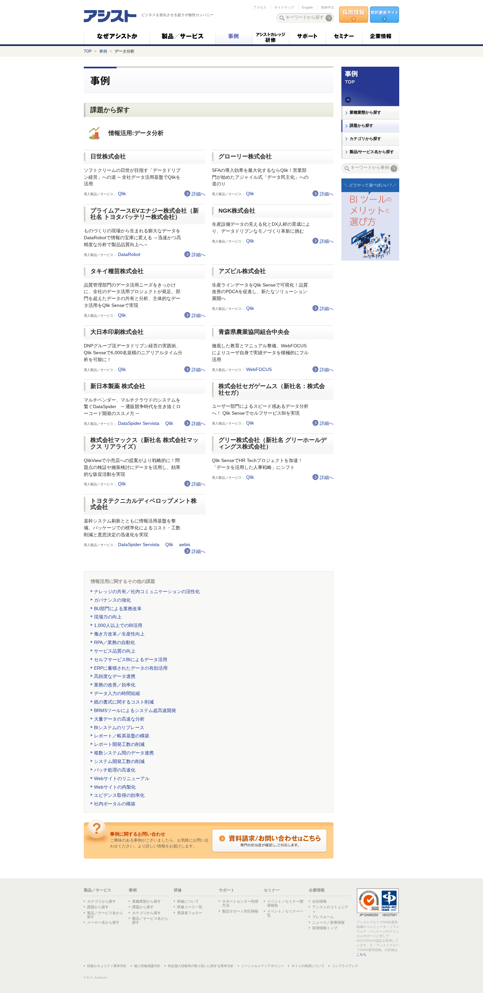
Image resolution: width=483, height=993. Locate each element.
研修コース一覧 (189, 907)
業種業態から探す (365, 112)
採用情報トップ (324, 928)
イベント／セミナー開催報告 (285, 903)
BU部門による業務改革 (118, 608)
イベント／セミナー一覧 (285, 913)
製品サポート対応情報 (240, 911)
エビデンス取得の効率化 (119, 795)
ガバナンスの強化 (112, 600)
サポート (227, 890)
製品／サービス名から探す (105, 915)
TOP (88, 51)
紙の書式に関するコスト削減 (124, 701)
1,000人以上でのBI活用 (118, 625)
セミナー (272, 890)
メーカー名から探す (103, 922)
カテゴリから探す (365, 138)
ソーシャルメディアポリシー (262, 966)
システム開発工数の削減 (119, 761)
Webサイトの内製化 (115, 787)
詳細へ (198, 193)
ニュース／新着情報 (328, 922)
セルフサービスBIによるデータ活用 (130, 659)
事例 (103, 51)
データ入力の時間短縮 (117, 693)
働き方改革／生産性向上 (119, 633)
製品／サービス (97, 890)
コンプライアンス (345, 966)
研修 (178, 890)
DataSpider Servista (139, 423)
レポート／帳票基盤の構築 (121, 735)
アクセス (259, 7)
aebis (185, 544)
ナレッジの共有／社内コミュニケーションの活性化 (147, 591)
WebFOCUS (259, 369)
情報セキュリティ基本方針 (106, 966)
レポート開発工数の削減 (119, 744)
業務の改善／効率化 (114, 684)
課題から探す (361, 125)
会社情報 (319, 901)
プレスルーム (323, 917)
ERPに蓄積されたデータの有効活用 (131, 668)
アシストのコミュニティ (330, 909)
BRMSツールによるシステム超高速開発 (135, 710)
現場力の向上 (108, 616)
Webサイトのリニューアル (122, 778)
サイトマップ (284, 7)
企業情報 (317, 890)
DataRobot (130, 254)
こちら (361, 954)
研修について (188, 901)
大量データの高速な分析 (119, 719)
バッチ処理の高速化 (114, 770)
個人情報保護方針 (147, 966)
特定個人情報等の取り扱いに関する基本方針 (201, 966)
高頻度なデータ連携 (114, 676)
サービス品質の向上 (114, 651)
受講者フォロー (189, 913)
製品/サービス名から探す (372, 152)
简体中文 (327, 7)
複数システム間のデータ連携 (124, 752)
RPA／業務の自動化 (114, 642)
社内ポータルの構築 (114, 803)
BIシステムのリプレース (119, 727)
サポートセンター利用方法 (240, 903)
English (307, 7)
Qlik (122, 193)
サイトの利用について (307, 966)
